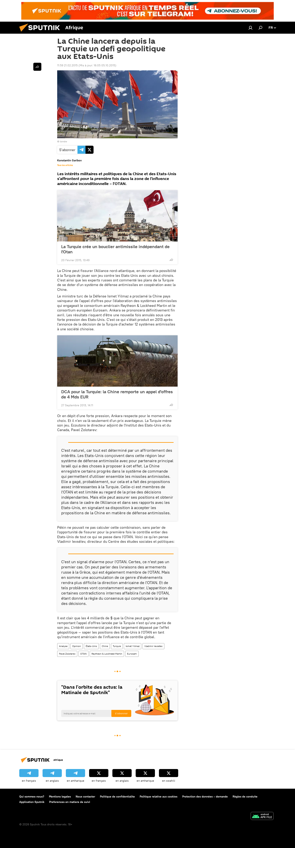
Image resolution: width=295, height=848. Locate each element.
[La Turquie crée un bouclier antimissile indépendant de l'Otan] (117, 216)
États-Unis (91, 646)
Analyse (63, 646)
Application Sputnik (31, 802)
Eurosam (132, 653)
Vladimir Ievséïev (153, 646)
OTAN (83, 653)
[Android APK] (262, 816)
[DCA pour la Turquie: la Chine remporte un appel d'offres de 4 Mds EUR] (117, 361)
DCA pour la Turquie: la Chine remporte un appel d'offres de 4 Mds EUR (117, 394)
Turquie (117, 646)
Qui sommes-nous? (31, 796)
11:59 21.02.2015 (67, 65)
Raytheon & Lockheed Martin (107, 653)
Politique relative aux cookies (158, 796)
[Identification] (250, 28)
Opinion (76, 646)
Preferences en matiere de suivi (69, 802)
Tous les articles (65, 165)
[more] (171, 260)
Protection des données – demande (205, 796)
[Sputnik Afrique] (41, 32)
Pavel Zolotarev (67, 653)
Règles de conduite (245, 796)
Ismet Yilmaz (132, 646)
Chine (105, 646)
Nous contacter (85, 796)
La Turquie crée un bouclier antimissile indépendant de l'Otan (115, 249)
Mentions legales (60, 796)
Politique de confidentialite (117, 796)
